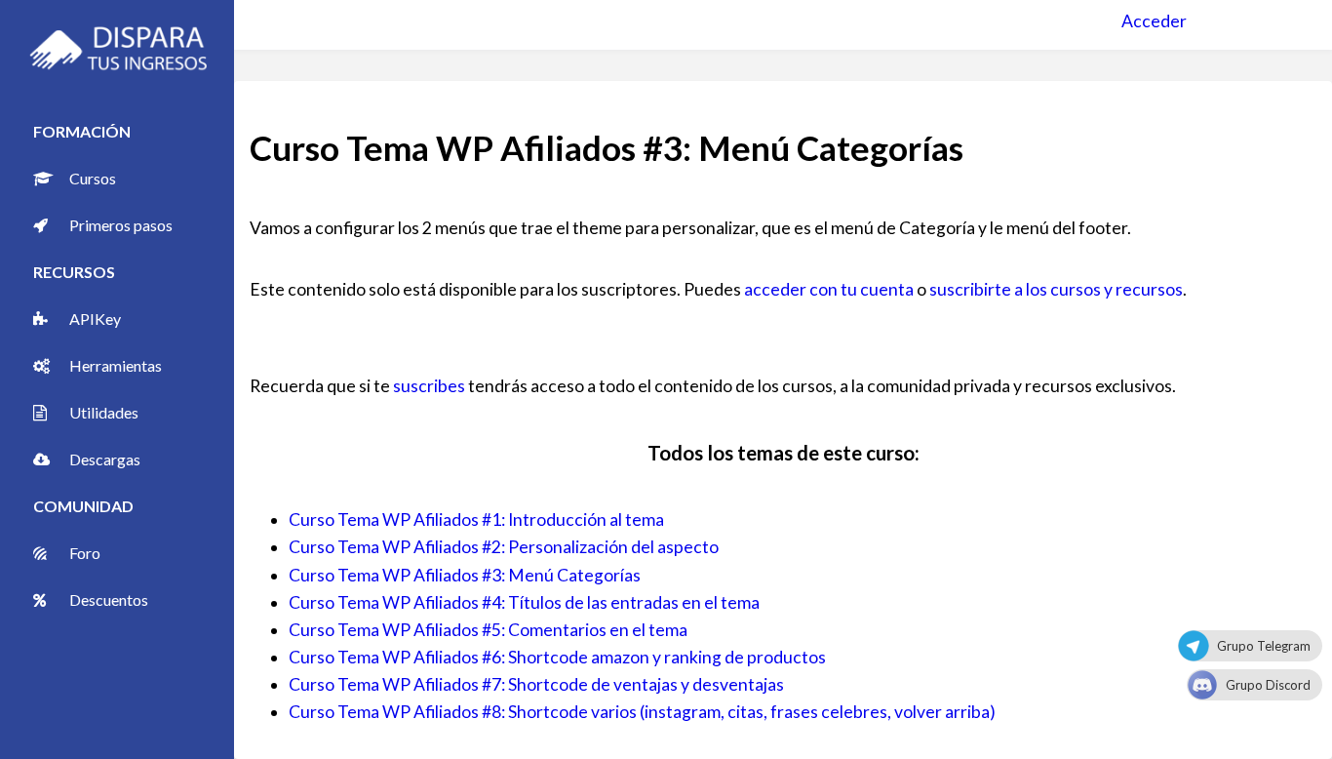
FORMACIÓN (82, 131)
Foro (84, 552)
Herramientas (115, 365)
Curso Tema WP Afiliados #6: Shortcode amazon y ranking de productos (557, 657)
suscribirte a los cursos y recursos (1056, 289)
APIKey (95, 318)
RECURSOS (74, 271)
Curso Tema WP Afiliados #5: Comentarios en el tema (488, 629)
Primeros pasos (121, 225)
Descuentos (108, 599)
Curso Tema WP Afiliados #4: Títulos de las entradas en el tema (524, 602)
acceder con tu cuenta (829, 289)
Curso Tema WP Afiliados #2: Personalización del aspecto (504, 547)
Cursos (92, 178)
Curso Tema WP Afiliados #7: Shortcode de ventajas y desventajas (536, 684)
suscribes (429, 386)
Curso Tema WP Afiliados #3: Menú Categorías (465, 575)
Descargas (104, 459)
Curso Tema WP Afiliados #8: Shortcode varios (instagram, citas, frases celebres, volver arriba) (642, 711)
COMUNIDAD (83, 506)
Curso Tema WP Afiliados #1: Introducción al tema (476, 519)
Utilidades (103, 412)
